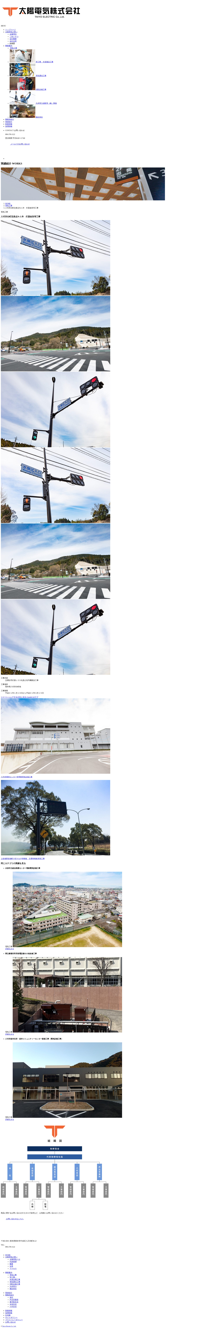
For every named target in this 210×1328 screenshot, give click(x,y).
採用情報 (8, 1313)
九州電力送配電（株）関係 (46, 103)
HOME (7, 1255)
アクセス (13, 1268)
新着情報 (8, 1311)
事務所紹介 (9, 1295)
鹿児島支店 (14, 1302)
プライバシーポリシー (14, 1320)
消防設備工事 (40, 89)
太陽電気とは (15, 1259)
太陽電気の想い (11, 1257)
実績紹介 (8, 1293)
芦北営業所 (14, 1300)
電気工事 (13, 48)
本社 (11, 1297)
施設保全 (39, 117)
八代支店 (13, 1307)
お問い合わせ (10, 1322)
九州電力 (13, 1286)
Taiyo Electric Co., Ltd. (9, 1326)
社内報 (7, 1315)
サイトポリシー (11, 1317)
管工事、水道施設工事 (44, 62)
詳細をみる (9, 949)
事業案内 (8, 1273)
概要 (11, 1264)
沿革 (11, 1266)
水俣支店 (13, 1304)
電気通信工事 (40, 76)
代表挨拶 (13, 1262)
